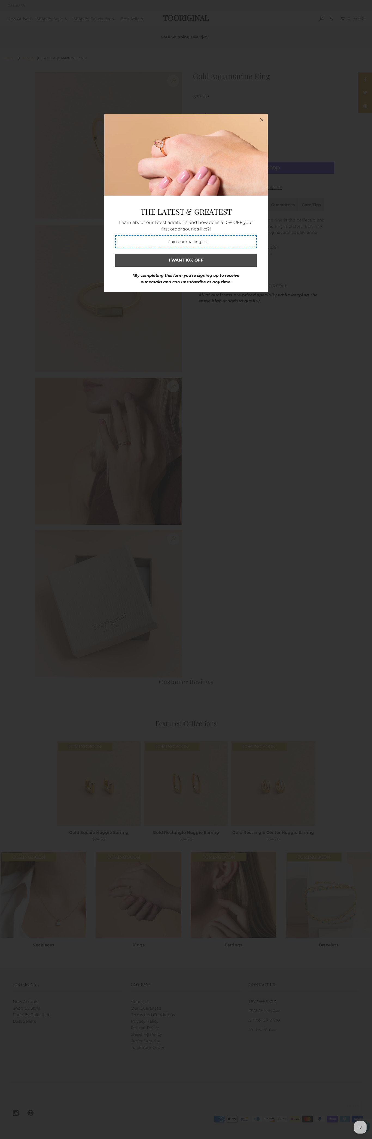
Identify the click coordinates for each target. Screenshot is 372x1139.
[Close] (262, 120)
